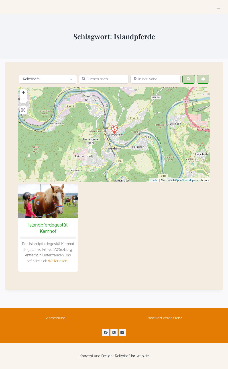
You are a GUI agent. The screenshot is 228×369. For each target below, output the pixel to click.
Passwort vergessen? (164, 318)
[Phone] (114, 332)
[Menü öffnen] (218, 7)
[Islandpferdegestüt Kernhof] (114, 129)
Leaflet (154, 180)
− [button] (23, 99)
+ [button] (23, 92)
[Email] (122, 332)
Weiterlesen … (59, 261)
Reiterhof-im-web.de (132, 356)
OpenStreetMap (184, 180)
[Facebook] (105, 332)
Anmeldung (55, 318)
